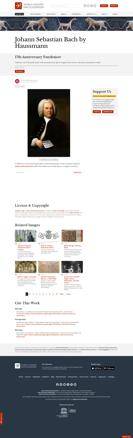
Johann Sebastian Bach (24, 166)
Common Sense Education (108, 348)
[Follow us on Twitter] (61, 385)
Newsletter (36, 377)
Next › (62, 294)
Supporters (102, 377)
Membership (107, 111)
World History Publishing (46, 392)
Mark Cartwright (58, 211)
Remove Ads (77, 172)
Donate (97, 111)
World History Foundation (50, 391)
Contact (28, 377)
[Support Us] (1, 418)
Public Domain (74, 213)
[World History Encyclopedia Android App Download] (109, 368)
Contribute (76, 14)
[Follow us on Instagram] (71, 385)
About (104, 14)
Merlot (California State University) (54, 350)
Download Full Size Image (48, 159)
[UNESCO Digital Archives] (66, 412)
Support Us (91, 14)
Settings (111, 377)
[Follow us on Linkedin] (68, 385)
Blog (52, 377)
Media (63, 14)
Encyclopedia (35, 14)
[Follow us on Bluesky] (64, 385)
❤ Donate (19, 71)
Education (51, 14)
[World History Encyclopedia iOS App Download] (96, 368)
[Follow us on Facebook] (57, 385)
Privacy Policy (72, 377)
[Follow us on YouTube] (75, 385)
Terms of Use (83, 377)
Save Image (19, 86)
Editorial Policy (61, 377)
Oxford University (62, 348)
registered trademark (79, 399)
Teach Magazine (104, 350)
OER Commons (72, 350)
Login (115, 14)
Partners (93, 377)
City (54, 166)
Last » (69, 294)
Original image (20, 211)
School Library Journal (88, 350)
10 (57, 294)
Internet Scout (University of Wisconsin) (28, 350)
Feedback (45, 377)
